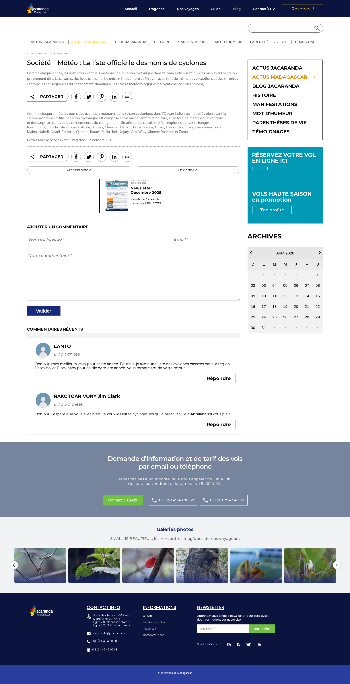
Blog (237, 9)
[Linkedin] (101, 97)
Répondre (219, 378)
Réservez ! (302, 8)
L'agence (157, 9)
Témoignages (307, 42)
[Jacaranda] (38, 5)
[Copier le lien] (127, 97)
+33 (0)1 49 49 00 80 (176, 500)
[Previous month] (251, 253)
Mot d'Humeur (228, 42)
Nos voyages (188, 9)
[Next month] (319, 253)
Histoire (162, 42)
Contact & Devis (122, 500)
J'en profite (272, 209)
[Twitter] (89, 97)
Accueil (131, 9)
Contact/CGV (264, 9)
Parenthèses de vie (268, 42)
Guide (216, 9)
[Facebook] (76, 97)
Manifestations (193, 42)
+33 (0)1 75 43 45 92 (226, 500)
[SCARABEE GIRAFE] (94, 565)
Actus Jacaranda (47, 42)
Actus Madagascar (89, 42)
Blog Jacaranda (130, 42)
